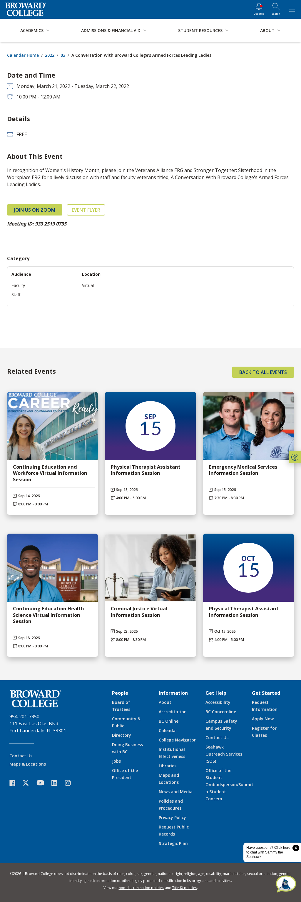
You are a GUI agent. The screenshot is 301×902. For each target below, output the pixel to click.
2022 (49, 55)
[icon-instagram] (71, 782)
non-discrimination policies (141, 887)
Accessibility (217, 702)
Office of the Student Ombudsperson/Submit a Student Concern (229, 784)
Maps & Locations (27, 764)
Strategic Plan (173, 843)
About (165, 702)
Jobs (116, 761)
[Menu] (292, 9)
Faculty (18, 285)
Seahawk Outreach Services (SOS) (223, 754)
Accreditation (173, 711)
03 (63, 55)
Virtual (88, 285)
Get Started (266, 693)
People (120, 693)
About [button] (267, 30)
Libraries (167, 766)
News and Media (176, 791)
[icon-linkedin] (57, 782)
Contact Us (20, 756)
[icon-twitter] (29, 782)
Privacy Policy (172, 817)
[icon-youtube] (43, 783)
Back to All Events (263, 372)
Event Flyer (86, 210)
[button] (295, 457)
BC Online (168, 721)
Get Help (215, 693)
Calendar (168, 730)
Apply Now (263, 718)
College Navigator (177, 740)
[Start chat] (286, 884)
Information (173, 693)
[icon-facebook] (15, 782)
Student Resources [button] (200, 30)
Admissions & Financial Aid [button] (111, 30)
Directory (121, 735)
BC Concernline (220, 711)
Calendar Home (23, 55)
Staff (15, 294)
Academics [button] (32, 30)
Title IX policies (184, 887)
